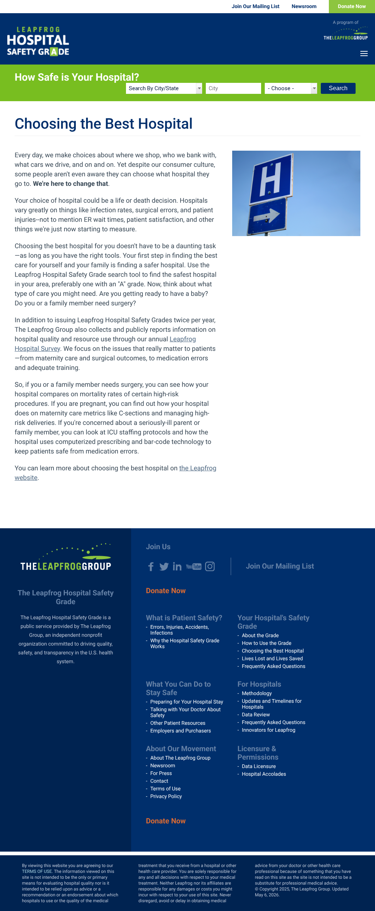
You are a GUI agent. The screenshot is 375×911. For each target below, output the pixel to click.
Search (338, 88)
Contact (159, 781)
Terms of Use (165, 789)
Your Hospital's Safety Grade (273, 622)
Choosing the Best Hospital (273, 651)
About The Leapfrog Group (180, 758)
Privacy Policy (166, 797)
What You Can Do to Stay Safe (178, 688)
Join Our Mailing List (255, 7)
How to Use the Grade (266, 643)
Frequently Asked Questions (273, 666)
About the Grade (260, 636)
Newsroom (304, 7)
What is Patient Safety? (184, 617)
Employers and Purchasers (180, 731)
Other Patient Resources (177, 723)
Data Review (256, 715)
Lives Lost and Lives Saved (272, 659)
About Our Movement (181, 748)
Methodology (257, 694)
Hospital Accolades (264, 774)
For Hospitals (259, 684)
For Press (161, 773)
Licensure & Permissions (257, 752)
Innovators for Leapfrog (268, 730)
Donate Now (352, 7)
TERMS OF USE (37, 871)
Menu (364, 53)
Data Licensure (259, 766)
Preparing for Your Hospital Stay (186, 702)
